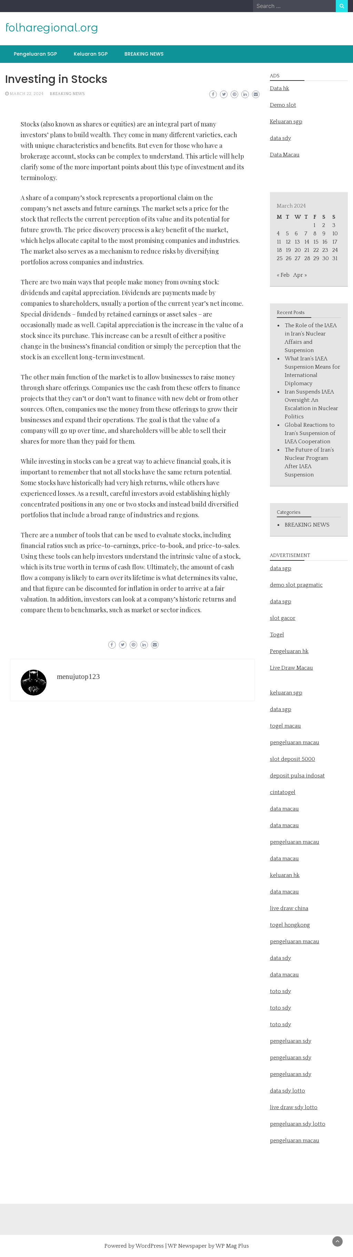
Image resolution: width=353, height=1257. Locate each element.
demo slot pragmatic (296, 585)
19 (288, 250)
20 (298, 250)
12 (288, 242)
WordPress (149, 1246)
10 (335, 233)
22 (316, 250)
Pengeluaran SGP (35, 53)
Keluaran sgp (286, 122)
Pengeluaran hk (289, 651)
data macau (284, 859)
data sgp (280, 568)
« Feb (283, 275)
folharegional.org (51, 27)
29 (316, 258)
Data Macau (285, 155)
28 (307, 258)
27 (297, 258)
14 (306, 242)
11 (279, 242)
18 (279, 250)
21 (306, 250)
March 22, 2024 (26, 94)
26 (289, 258)
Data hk (279, 88)
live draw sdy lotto (293, 1107)
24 (335, 250)
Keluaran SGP (91, 53)
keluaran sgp (286, 693)
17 (334, 242)
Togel (277, 635)
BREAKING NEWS (143, 53)
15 (316, 242)
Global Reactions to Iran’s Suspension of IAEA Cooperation (310, 433)
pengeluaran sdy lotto (297, 1124)
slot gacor (282, 618)
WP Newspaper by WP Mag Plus (208, 1246)
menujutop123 (78, 676)
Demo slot (283, 105)
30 (325, 258)
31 (334, 258)
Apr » (300, 275)
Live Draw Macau (291, 668)
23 (325, 250)
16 (324, 242)
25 (280, 258)
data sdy (280, 138)
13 (297, 242)
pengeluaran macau (294, 1140)
